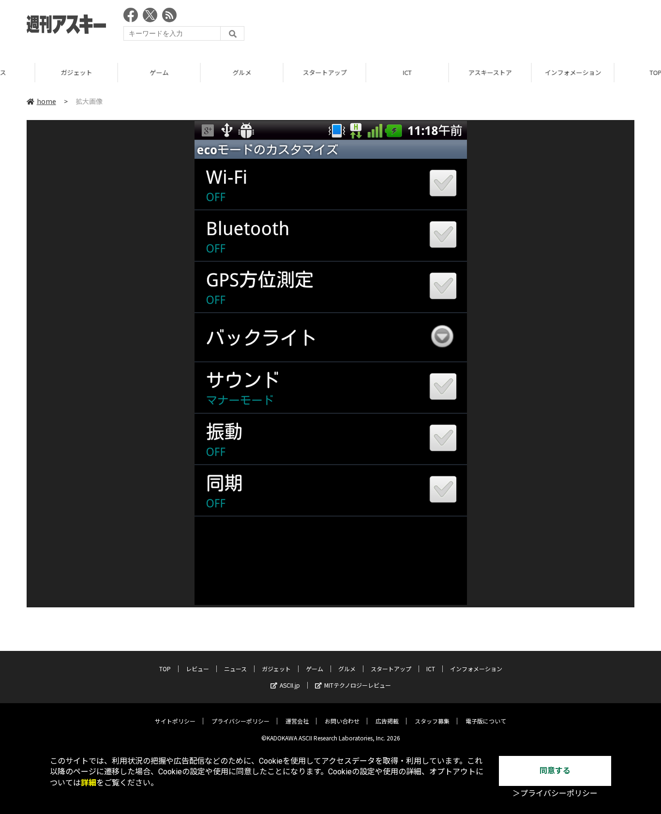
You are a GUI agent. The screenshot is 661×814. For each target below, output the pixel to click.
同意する (555, 770)
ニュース (235, 668)
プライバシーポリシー (240, 721)
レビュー (197, 668)
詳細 (88, 782)
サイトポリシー (175, 721)
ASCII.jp (290, 685)
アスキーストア (455, 72)
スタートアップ (290, 72)
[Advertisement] (458, 26)
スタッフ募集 (432, 721)
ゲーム (124, 72)
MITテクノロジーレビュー (357, 685)
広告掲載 (387, 721)
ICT (372, 72)
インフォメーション (538, 72)
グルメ (206, 72)
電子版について (486, 721)
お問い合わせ (342, 721)
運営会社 (297, 721)
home (46, 101)
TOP (165, 668)
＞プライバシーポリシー (555, 793)
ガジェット (41, 72)
